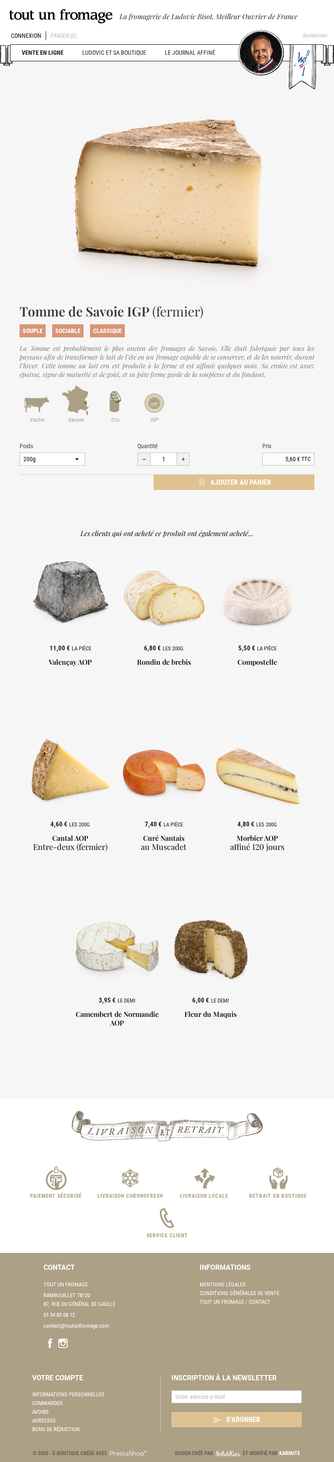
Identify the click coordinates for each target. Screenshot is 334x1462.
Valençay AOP (70, 661)
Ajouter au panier (234, 482)
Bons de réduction (56, 1429)
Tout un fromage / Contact (235, 1302)
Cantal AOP (70, 842)
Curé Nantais (164, 842)
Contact (59, 1267)
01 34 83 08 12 (59, 1315)
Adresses (44, 1420)
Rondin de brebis (164, 661)
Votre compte (57, 1378)
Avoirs (40, 1412)
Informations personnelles (68, 1394)
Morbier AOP (257, 842)
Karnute (289, 1453)
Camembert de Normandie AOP (117, 1018)
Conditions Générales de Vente (239, 1293)
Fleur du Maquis (210, 1014)
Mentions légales (223, 1284)
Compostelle (257, 661)
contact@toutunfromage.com (76, 1325)
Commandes (47, 1403)
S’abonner (236, 1419)
